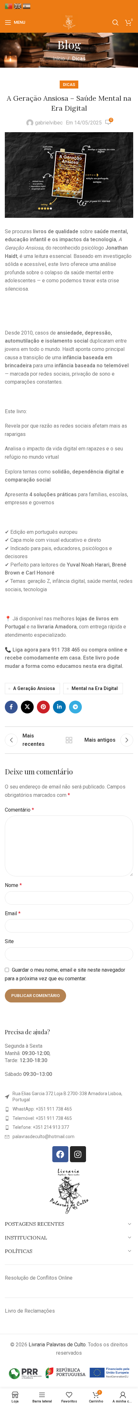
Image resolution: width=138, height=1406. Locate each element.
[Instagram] (78, 1154)
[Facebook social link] (11, 707)
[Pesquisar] (115, 22)
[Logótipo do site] (69, 22)
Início (59, 58)
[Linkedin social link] (59, 707)
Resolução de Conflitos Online (39, 1278)
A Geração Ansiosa (34, 688)
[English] (18, 6)
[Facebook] (60, 1154)
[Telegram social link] (75, 707)
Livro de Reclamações (30, 1311)
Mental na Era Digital (95, 688)
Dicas (79, 58)
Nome (13, 885)
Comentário (19, 810)
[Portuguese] (9, 6)
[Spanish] (27, 6)
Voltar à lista (69, 740)
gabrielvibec (49, 123)
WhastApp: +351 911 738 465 (42, 1109)
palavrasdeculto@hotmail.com (43, 1136)
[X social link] (27, 707)
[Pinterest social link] (43, 707)
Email (13, 913)
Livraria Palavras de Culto (57, 1345)
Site (9, 941)
